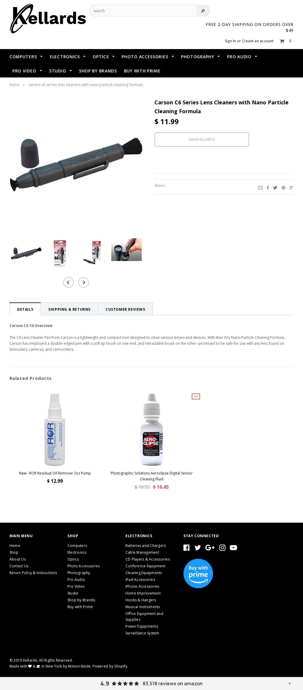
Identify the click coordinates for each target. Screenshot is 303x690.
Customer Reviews (125, 309)
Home (14, 84)
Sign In (230, 40)
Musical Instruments (142, 606)
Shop (13, 552)
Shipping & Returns (69, 309)
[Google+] (292, 187)
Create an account (258, 40)
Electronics (76, 552)
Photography (78, 572)
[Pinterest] (283, 187)
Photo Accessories (83, 565)
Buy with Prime (80, 606)
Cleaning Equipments (143, 572)
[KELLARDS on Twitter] (197, 548)
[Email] (260, 187)
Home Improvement (143, 593)
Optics (73, 559)
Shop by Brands (81, 599)
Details (25, 309)
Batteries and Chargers (145, 545)
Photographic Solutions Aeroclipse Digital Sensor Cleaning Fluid (152, 476)
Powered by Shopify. (110, 666)
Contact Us (18, 565)
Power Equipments (141, 626)
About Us (17, 559)
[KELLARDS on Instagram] (222, 548)
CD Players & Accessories (147, 559)
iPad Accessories (140, 579)
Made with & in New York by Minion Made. (50, 666)
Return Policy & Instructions (33, 572)
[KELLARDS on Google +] (210, 548)
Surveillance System (142, 633)
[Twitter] (275, 187)
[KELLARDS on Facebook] (186, 548)
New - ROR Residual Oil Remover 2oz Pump (55, 473)
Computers (77, 545)
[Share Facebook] (268, 187)
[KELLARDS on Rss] (233, 548)
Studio (72, 593)
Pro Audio (76, 579)
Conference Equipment (145, 565)
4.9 (104, 683)
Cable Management (142, 552)
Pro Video (76, 586)
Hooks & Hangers (140, 599)
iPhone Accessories (142, 586)
